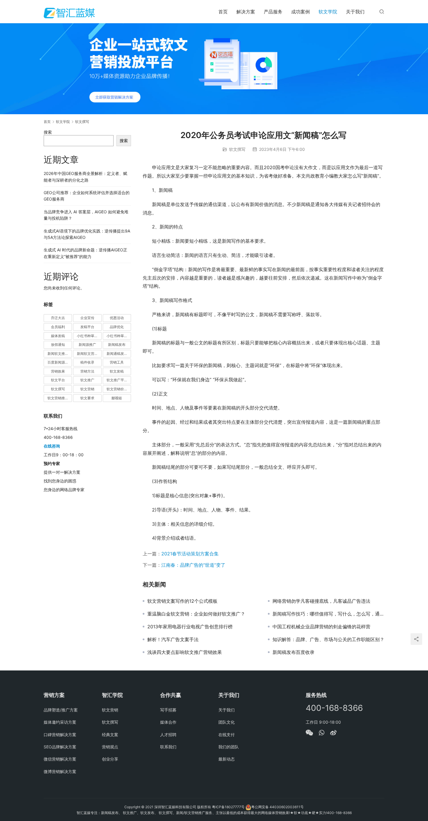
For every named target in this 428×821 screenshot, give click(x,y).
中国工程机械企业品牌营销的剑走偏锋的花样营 (321, 626)
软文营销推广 (57, 398)
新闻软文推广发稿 (59, 353)
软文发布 (147, 813)
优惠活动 (117, 318)
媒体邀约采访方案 (60, 722)
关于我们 (355, 12)
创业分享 (110, 758)
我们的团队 (228, 746)
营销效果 (58, 371)
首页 (223, 12)
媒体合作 (168, 722)
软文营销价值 (117, 389)
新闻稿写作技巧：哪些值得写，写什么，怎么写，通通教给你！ (328, 613)
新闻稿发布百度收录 (293, 652)
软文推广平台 (117, 380)
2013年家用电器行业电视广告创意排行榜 (190, 626)
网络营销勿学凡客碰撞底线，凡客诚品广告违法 (321, 601)
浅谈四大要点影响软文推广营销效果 (184, 652)
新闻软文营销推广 (89, 353)
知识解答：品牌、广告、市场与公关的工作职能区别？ (328, 639)
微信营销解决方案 (60, 758)
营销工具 (117, 362)
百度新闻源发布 (59, 362)
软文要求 (87, 398)
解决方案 (245, 12)
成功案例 (300, 12)
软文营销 (87, 389)
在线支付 (226, 734)
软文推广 (87, 380)
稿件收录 (87, 362)
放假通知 (58, 344)
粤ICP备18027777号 (228, 807)
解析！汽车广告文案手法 (173, 639)
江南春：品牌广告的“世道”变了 (193, 565)
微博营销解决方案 (60, 771)
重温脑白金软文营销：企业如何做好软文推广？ (196, 613)
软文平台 (58, 380)
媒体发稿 (58, 336)
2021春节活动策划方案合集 (190, 554)
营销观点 (110, 746)
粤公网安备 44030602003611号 (277, 807)
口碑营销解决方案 (60, 734)
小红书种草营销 (119, 336)
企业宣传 (87, 318)
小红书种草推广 (89, 336)
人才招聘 (168, 734)
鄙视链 (117, 398)
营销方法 (87, 371)
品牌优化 (117, 327)
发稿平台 (87, 327)
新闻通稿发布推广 (119, 353)
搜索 (48, 132)
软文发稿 (117, 371)
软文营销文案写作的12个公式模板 (182, 601)
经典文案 (110, 734)
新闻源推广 (87, 344)
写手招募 (168, 709)
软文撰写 (237, 149)
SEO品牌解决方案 (60, 746)
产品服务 (273, 12)
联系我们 (168, 746)
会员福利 (58, 327)
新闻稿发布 (116, 344)
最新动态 (226, 758)
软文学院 (328, 12)
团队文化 (226, 722)
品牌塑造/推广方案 (61, 709)
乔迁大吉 (58, 318)
